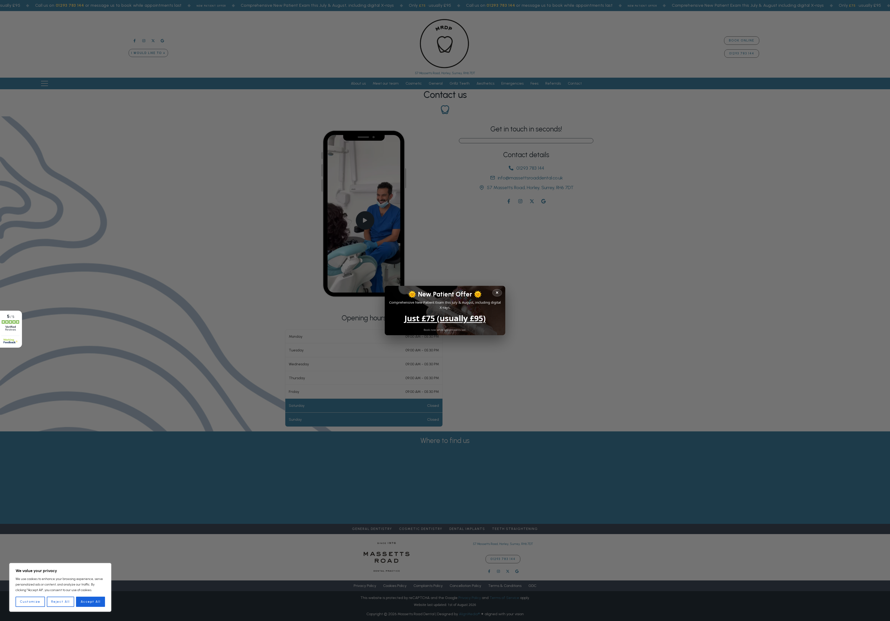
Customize (30, 602)
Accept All (91, 602)
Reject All (60, 602)
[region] (60, 587)
